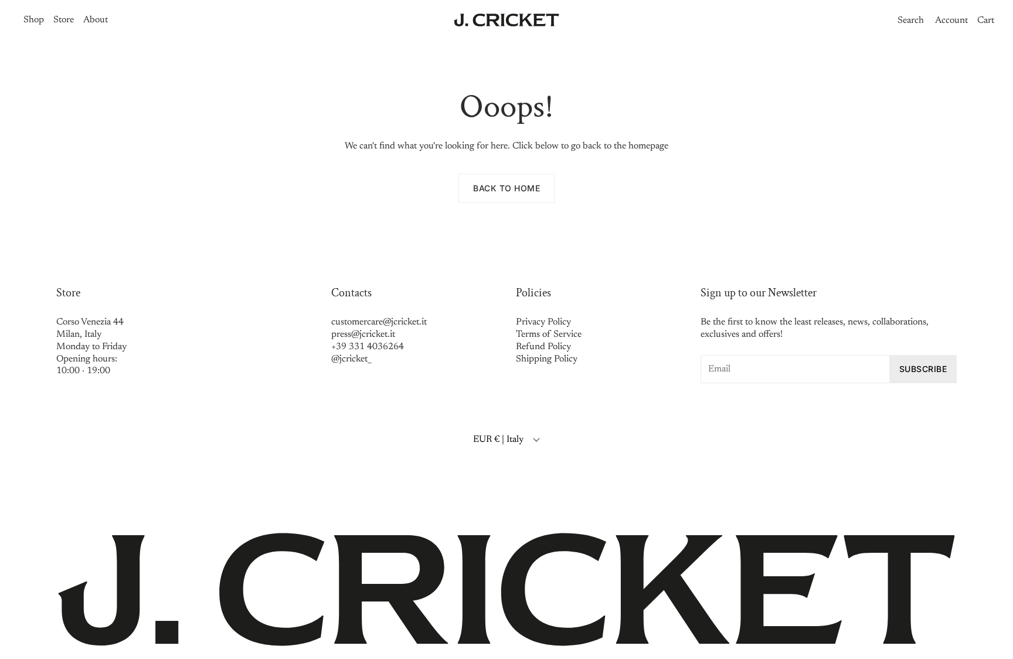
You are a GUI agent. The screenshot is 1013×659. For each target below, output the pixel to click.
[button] (908, 20)
